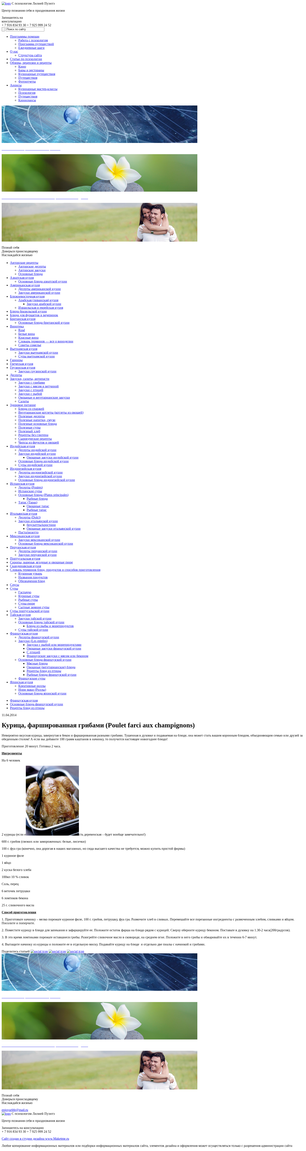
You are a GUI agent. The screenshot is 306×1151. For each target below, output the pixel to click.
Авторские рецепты (24, 262)
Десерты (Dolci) (29, 517)
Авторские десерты (32, 266)
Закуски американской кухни (39, 292)
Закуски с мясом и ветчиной (38, 386)
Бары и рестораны (31, 70)
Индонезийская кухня (25, 468)
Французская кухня (24, 633)
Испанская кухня (22, 483)
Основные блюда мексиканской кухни (45, 543)
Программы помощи (24, 36)
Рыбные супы (28, 600)
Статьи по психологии (26, 59)
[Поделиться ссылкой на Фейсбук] (75, 951)
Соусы (14, 585)
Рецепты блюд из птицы (44, 671)
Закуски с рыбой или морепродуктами (54, 644)
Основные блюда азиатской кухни (42, 281)
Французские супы (31, 678)
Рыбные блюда (37, 498)
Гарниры (16, 360)
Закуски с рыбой (30, 394)
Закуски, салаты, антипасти (29, 379)
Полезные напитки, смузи (36, 420)
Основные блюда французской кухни (44, 659)
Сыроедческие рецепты (35, 438)
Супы (14, 588)
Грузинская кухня (22, 367)
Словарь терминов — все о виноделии (45, 341)
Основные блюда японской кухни (42, 693)
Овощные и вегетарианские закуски (44, 397)
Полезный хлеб (29, 431)
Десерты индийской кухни (37, 450)
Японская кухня (21, 682)
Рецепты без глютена (33, 435)
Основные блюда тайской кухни (41, 622)
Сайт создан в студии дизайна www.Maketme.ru (35, 1138)
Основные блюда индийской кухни (43, 461)
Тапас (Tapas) (27, 502)
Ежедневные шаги (31, 48)
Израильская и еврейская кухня (40, 307)
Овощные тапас (38, 506)
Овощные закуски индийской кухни (52, 457)
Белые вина (26, 334)
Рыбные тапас (37, 510)
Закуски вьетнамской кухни (38, 352)
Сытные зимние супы (33, 607)
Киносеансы (27, 100)
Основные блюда (30, 274)
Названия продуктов (33, 577)
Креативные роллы (32, 686)
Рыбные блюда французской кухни (51, 674)
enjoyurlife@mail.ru (15, 1110)
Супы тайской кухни (33, 629)
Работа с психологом (33, 40)
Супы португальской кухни (29, 611)
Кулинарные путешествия (36, 74)
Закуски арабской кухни (44, 304)
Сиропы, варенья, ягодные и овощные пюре (41, 562)
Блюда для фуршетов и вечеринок (34, 315)
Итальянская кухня (23, 513)
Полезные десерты (31, 416)
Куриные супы (28, 596)
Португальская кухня (25, 558)
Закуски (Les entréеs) (32, 641)
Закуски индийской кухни (37, 453)
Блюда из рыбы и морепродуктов (50, 626)
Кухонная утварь (30, 573)
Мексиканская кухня (25, 536)
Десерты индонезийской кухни (40, 472)
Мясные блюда (37, 663)
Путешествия (27, 77)
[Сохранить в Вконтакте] (39, 951)
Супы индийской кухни (35, 465)
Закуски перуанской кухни (37, 555)
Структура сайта (30, 55)
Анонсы (16, 85)
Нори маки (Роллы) (32, 689)
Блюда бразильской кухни (28, 311)
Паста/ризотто (28, 532)
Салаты (23, 401)
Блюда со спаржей (31, 409)
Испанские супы (30, 491)
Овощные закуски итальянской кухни (54, 528)
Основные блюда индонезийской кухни (46, 480)
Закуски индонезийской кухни (40, 476)
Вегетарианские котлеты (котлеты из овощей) (50, 412)
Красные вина (28, 337)
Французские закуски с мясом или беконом (57, 656)
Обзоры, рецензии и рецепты (31, 62)
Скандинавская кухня (25, 566)
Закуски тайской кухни (34, 618)
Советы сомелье (29, 345)
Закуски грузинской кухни (37, 371)
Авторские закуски (32, 270)
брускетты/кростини (41, 525)
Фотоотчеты (27, 81)
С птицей (33, 652)
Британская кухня (22, 319)
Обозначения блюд (31, 581)
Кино (22, 66)
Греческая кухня (21, 364)
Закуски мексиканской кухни (39, 540)
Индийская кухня (22, 446)
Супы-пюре (26, 603)
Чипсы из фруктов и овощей (38, 442)
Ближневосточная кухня (27, 296)
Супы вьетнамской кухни (36, 356)
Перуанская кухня (23, 547)
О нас (14, 51)
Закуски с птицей (30, 390)
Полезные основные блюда (37, 423)
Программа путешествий (36, 44)
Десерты (16, 375)
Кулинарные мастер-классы (37, 89)
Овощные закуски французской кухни (54, 648)
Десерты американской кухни (39, 289)
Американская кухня (25, 285)
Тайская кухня (20, 614)
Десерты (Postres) (30, 487)
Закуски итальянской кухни (38, 521)
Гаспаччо (24, 592)
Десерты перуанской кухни (37, 551)
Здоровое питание (23, 405)
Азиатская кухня (22, 277)
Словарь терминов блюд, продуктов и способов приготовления (55, 570)
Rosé (21, 330)
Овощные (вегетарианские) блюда (51, 667)
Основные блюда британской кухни (44, 322)
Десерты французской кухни (38, 637)
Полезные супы (29, 427)
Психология (26, 92)
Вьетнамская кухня (23, 349)
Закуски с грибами (31, 382)
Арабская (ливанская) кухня (38, 300)
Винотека (17, 326)
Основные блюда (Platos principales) (43, 495)
